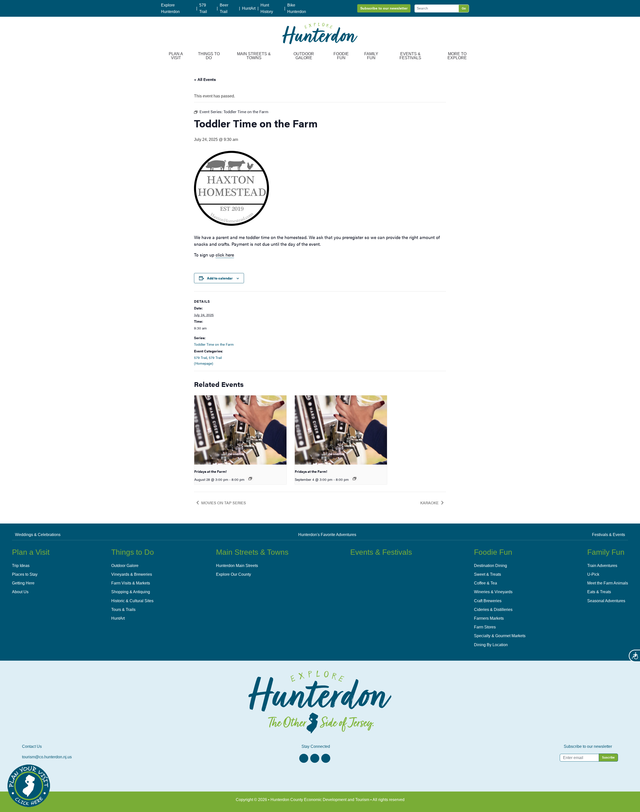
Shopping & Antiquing (130, 592)
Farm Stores (485, 627)
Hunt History (266, 8)
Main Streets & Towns (254, 56)
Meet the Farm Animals (607, 583)
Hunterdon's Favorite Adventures (327, 535)
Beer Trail (224, 8)
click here (225, 255)
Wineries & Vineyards (493, 592)
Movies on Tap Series (223, 503)
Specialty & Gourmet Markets (500, 636)
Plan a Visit (176, 56)
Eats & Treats (599, 592)
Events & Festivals (410, 56)
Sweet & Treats (487, 574)
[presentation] (240, 430)
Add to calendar (220, 277)
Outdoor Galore (304, 56)
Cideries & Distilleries (493, 609)
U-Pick (593, 574)
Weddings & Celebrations (37, 535)
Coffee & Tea (485, 583)
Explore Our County (233, 574)
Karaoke (429, 503)
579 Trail (203, 8)
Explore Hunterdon (170, 8)
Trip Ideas (21, 565)
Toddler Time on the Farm (214, 344)
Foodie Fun (341, 56)
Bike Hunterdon (296, 8)
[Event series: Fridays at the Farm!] (250, 478)
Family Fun (371, 56)
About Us (20, 592)
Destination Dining (490, 565)
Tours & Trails (123, 609)
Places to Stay (25, 574)
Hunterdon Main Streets (237, 565)
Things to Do (209, 56)
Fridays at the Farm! (210, 471)
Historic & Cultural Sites (132, 601)
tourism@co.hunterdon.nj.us (47, 757)
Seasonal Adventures (606, 601)
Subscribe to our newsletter (384, 8)
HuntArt (249, 8)
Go (464, 8)
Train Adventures (602, 565)
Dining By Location (491, 645)
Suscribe (608, 757)
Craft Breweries (488, 601)
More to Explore (457, 56)
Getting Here (23, 583)
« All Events (205, 79)
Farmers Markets (489, 618)
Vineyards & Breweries (131, 574)
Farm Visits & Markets (130, 583)
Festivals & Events (608, 535)
